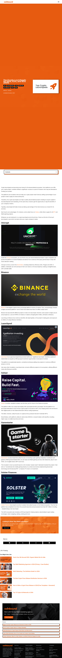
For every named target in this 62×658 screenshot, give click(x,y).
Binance (3, 307)
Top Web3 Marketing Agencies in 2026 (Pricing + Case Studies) (31, 564)
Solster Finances (5, 505)
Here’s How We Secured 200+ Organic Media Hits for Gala (29, 557)
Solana (37, 212)
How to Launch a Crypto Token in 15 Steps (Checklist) (14, 627)
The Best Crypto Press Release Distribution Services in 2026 (30, 578)
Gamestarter (4, 457)
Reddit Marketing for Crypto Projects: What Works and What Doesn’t (17, 630)
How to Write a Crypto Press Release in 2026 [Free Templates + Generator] (34, 585)
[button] (56, 172)
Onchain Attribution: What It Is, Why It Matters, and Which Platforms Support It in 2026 (21, 636)
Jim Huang (9, 90)
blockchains (20, 264)
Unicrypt (9, 257)
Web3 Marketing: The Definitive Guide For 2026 (26, 571)
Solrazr (3, 403)
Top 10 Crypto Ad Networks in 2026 (23, 592)
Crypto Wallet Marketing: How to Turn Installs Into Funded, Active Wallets (19, 633)
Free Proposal (9, 617)
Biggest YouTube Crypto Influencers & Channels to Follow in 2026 (17, 624)
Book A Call (6, 527)
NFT (54, 212)
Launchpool (4, 357)
